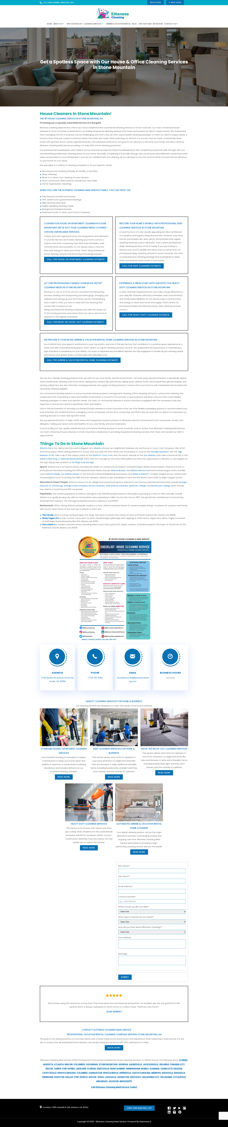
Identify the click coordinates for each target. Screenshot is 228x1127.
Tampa (57, 1068)
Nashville (179, 1072)
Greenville (125, 1072)
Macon (69, 1064)
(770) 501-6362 (95, 677)
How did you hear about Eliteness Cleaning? (140, 927)
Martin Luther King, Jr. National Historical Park (61, 458)
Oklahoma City (150, 1077)
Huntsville (103, 1068)
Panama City (177, 1064)
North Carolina (66, 1072)
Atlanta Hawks (53, 474)
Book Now (155, 2)
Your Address (124, 937)
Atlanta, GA (45, 448)
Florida (91, 1068)
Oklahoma (166, 1077)
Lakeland (81, 1068)
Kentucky (135, 1077)
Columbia (82, 1072)
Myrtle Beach (110, 1072)
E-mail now (175, 2)
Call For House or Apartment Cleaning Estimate (76, 259)
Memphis (156, 1072)
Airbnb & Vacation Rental (118, 24)
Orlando (164, 1064)
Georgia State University (76, 485)
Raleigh (178, 1068)
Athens (183, 1060)
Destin (49, 1068)
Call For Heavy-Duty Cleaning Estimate (145, 315)
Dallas (69, 1077)
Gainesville (135, 1064)
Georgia (123, 1064)
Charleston (95, 1072)
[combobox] (121, 902)
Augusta (48, 1064)
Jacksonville (150, 1064)
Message (122, 953)
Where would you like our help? (133, 906)
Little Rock (179, 1077)
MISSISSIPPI (126, 1081)
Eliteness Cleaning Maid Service (111, 1121)
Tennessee (47, 1077)
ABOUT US (57, 24)
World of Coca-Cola (102, 455)
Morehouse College (160, 485)
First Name (124, 866)
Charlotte (166, 1068)
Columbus (79, 1064)
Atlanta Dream (72, 474)
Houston (59, 1077)
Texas (100, 1077)
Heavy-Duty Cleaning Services (89, 823)
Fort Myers (68, 1068)
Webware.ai (145, 1121)
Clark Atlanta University (116, 485)
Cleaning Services (92, 24)
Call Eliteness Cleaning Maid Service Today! (114, 1087)
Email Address (125, 886)
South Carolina (141, 1072)
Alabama (154, 1068)
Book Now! (114, 1047)
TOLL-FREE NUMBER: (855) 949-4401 (58, 2)
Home (49, 24)
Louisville (110, 1077)
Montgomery (117, 1068)
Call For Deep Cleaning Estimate (141, 265)
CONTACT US (170, 24)
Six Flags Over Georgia (83, 462)
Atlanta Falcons (138, 470)
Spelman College (137, 485)
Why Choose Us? (74, 24)
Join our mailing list (139, 1108)
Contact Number (127, 896)
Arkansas (102, 1081)
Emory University (96, 485)
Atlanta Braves (118, 470)
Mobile (145, 1068)
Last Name (124, 876)
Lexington (123, 1077)
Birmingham (133, 1068)
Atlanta (97, 448)
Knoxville (167, 1072)
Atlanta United (139, 474)
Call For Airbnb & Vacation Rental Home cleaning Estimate (82, 360)
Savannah (92, 1064)
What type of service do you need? (136, 917)
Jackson (113, 1081)
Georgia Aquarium (160, 451)
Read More (64, 777)
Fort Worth (81, 1077)
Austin (92, 1077)
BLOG (134, 24)
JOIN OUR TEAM (145, 24)
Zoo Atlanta (149, 455)
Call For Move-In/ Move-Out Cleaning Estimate (75, 322)
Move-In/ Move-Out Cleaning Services (164, 748)
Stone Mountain (108, 1064)
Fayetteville (49, 1072)
